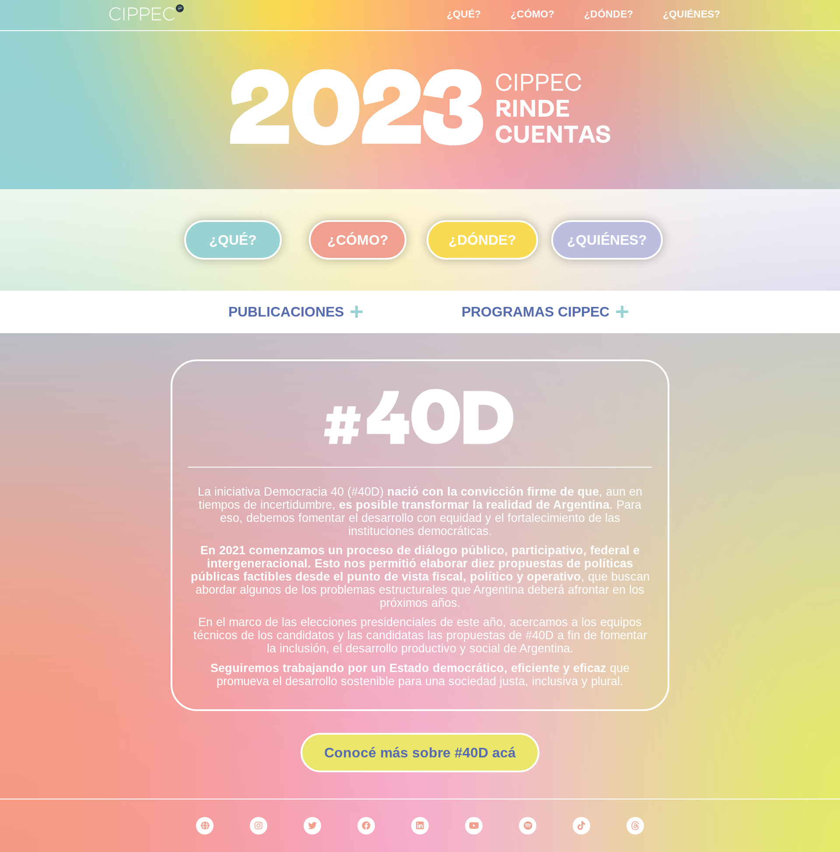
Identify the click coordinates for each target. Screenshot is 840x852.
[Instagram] (258, 825)
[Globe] (205, 825)
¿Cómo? (532, 14)
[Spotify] (527, 825)
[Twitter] (312, 825)
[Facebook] (366, 825)
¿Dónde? (608, 14)
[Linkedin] (420, 825)
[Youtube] (474, 825)
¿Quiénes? (691, 14)
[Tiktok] (581, 825)
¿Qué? (464, 14)
